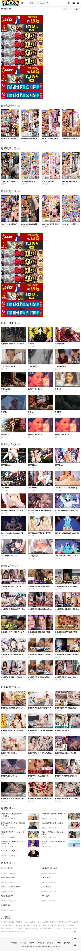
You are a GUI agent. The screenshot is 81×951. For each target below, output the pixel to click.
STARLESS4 (5, 488)
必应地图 (50, 943)
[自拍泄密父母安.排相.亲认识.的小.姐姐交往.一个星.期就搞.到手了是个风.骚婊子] (40, 667)
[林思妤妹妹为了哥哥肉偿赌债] (67, 698)
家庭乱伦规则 (46, 886)
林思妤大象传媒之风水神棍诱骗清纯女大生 (16, 730)
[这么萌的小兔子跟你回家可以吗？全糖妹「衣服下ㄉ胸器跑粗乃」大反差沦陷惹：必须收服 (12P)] (33, 843)
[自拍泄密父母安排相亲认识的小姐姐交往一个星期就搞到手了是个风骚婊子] (40, 645)
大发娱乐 (61, 925)
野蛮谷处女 (5, 434)
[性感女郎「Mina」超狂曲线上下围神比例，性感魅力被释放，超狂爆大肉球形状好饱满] (74, 843)
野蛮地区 (4, 412)
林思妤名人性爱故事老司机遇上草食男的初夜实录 (18, 708)
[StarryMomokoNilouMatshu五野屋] (13, 523)
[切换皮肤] (75, 938)
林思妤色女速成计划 (62, 730)
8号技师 (60, 922)
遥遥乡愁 (58, 389)
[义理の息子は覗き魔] (13, 356)
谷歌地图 (41, 943)
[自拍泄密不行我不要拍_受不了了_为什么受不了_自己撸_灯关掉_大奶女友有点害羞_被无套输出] (13, 622)
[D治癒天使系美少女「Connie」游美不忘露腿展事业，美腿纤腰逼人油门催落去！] (33, 834)
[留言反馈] (73, 3)
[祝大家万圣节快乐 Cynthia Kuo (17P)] (74, 825)
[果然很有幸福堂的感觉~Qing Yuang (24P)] (74, 816)
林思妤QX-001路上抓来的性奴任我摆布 (15, 798)
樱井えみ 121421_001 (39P (10, 851)
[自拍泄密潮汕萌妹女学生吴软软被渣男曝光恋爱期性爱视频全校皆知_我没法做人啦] (13, 576)
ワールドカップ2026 (70, 928)
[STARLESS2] (13, 455)
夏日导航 (19, 922)
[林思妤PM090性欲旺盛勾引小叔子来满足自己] (67, 766)
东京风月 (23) (6, 905)
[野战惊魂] (67, 402)
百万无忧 (34, 925)
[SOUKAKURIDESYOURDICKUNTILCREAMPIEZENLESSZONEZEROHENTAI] (67, 523)
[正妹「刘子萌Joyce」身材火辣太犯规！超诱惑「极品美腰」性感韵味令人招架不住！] (74, 834)
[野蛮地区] (13, 402)
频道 (23, 3)
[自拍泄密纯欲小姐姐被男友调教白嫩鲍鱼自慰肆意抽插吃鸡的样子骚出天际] (40, 599)
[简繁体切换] (75, 931)
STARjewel (59, 465)
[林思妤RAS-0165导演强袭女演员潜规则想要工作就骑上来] (40, 789)
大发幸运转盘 (69, 925)
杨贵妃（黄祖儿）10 (35, 389)
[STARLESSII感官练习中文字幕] (13, 500)
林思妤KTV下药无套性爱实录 (38, 776)
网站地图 (14, 943)
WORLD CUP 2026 (7, 931)
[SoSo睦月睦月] (40, 546)
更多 (19, 106)
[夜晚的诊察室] (13, 379)
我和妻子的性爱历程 (8, 877)
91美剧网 (67, 922)
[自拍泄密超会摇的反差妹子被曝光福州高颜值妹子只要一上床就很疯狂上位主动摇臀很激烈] (40, 622)
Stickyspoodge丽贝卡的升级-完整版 (68, 510)
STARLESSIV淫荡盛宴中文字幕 (39, 533)
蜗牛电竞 (26, 925)
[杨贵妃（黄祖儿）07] (67, 425)
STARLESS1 (32, 465)
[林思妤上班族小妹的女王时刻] (67, 743)
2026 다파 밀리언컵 (7, 928)
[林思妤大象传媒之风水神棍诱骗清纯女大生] (13, 721)
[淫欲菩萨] (40, 334)
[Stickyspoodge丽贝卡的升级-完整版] (67, 500)
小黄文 (39, 922)
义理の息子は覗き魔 (8, 366)
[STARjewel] (67, 455)
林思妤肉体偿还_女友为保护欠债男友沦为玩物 (44, 708)
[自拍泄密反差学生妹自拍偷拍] (67, 667)
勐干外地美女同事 (7, 896)
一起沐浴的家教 (60, 366)
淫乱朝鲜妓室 (60, 344)
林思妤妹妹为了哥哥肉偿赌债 (65, 708)
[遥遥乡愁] (67, 379)
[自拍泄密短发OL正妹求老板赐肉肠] (67, 645)
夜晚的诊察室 (6, 389)
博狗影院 (11, 925)
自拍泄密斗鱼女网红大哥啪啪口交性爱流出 (16, 677)
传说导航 (11, 922)
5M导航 (32, 922)
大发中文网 (42, 925)
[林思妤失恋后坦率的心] (13, 766)
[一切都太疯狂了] (40, 356)
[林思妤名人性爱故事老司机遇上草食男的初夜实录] (13, 698)
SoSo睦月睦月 (33, 556)
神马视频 (4, 925)
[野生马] (40, 402)
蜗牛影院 (19, 925)
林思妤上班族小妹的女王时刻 (65, 753)
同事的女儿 (45, 896)
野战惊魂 (58, 412)
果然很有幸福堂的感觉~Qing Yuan (53, 814)
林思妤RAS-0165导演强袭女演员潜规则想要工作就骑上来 (48, 798)
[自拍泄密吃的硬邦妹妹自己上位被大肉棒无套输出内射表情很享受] (13, 599)
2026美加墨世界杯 (32, 928)
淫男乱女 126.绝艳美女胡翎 (10, 886)
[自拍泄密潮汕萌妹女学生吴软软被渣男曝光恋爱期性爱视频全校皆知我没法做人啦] (67, 599)
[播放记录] (69, 3)
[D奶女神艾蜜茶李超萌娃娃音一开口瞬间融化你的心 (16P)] (33, 816)
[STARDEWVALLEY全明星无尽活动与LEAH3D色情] (67, 478)
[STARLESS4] (13, 478)
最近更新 (77, 9)
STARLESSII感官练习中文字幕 (12, 510)
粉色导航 (4, 922)
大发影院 (75, 922)
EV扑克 (26, 922)
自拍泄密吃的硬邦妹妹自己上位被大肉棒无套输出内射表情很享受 (24, 609)
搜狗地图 (67, 943)
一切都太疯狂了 (33, 366)
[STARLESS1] (40, 455)
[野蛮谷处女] (13, 425)
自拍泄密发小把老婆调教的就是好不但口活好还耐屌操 (20, 654)
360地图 (58, 943)
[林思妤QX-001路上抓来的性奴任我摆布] (13, 789)
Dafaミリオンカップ (55, 928)
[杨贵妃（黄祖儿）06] (40, 425)
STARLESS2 (5, 465)
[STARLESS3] (40, 478)
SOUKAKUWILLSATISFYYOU (66, 556)
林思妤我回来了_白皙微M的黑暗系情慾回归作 (44, 753)
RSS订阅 (23, 943)
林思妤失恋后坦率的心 (9, 776)
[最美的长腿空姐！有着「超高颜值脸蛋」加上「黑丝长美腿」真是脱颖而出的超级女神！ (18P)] (33, 825)
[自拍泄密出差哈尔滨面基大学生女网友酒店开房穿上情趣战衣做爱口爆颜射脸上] (67, 622)
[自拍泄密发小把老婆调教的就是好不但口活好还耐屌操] (13, 645)
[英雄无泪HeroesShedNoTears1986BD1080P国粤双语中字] (13, 334)
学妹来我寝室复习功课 (49, 868)
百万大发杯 (43, 928)
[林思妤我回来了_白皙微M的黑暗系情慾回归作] (40, 743)
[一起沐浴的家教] (67, 356)
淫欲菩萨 (31, 344)
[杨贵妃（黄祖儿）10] (40, 379)
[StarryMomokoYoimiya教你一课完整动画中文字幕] (40, 500)
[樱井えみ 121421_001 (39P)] (33, 853)
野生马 (30, 412)
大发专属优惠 (51, 925)
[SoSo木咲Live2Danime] (13, 546)
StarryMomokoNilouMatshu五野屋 (13, 533)
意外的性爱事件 (6, 868)
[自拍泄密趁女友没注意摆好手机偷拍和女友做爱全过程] (67, 576)
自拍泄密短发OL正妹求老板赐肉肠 (67, 654)
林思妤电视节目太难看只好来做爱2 (40, 730)
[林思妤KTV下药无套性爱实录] (40, 766)
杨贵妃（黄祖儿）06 (35, 434)
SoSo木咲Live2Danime (9, 556)
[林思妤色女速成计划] (67, 721)
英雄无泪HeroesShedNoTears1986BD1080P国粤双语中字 (21, 344)
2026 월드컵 (20, 928)
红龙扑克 (53, 922)
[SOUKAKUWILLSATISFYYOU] (67, 546)
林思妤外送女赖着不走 (9, 753)
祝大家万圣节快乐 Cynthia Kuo (52, 823)
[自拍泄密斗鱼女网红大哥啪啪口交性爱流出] (13, 667)
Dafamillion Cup (20, 931)
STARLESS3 (32, 488)
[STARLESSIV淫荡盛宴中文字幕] (40, 523)
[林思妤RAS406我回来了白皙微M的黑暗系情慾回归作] (67, 789)
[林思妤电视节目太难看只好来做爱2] (40, 721)
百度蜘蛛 (32, 943)
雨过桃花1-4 (46, 877)
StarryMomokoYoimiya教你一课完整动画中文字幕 (46, 510)
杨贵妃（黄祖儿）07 (62, 434)
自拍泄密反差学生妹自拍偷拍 (65, 677)
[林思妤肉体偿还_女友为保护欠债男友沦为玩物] (40, 698)
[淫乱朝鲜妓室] (67, 334)
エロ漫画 (46, 922)
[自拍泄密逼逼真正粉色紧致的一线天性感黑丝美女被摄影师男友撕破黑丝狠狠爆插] (40, 576)
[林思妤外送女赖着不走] (13, 743)
